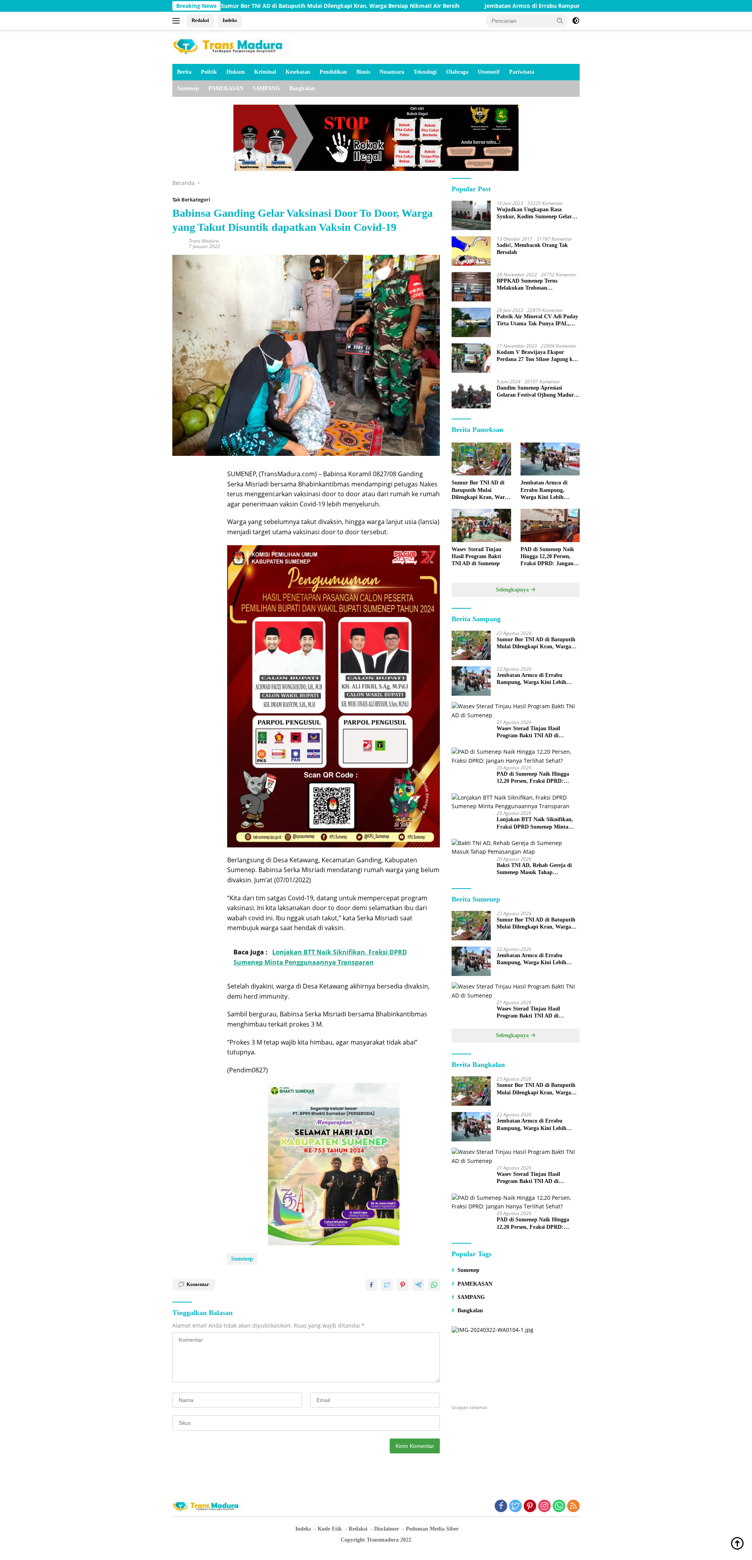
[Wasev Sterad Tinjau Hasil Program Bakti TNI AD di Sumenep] (481, 525)
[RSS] (573, 1506)
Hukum (235, 72)
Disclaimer (386, 1529)
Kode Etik (330, 1529)
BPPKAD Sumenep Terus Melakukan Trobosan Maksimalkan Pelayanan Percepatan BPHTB (527, 285)
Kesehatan (298, 72)
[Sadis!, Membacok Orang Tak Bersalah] (471, 251)
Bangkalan (302, 88)
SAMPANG (266, 88)
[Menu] (177, 20)
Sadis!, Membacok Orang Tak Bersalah (532, 248)
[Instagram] (544, 1506)
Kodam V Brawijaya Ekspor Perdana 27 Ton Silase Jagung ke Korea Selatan (536, 356)
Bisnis (363, 72)
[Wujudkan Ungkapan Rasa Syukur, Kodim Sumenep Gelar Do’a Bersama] (471, 215)
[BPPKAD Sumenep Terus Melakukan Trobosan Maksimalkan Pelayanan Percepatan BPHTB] (471, 286)
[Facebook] (501, 1506)
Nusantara (392, 72)
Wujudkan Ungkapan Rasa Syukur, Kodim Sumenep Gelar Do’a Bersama (534, 213)
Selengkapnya (513, 590)
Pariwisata (521, 72)
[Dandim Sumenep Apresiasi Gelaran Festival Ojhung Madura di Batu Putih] (471, 393)
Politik (209, 72)
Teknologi (425, 72)
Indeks (229, 20)
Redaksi (200, 20)
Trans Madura (204, 241)
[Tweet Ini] (387, 1285)
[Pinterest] (530, 1506)
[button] (560, 20)
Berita (184, 72)
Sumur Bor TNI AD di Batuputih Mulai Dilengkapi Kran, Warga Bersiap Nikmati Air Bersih (264, 5)
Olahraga (457, 72)
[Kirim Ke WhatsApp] (434, 1285)
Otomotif (489, 72)
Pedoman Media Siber (432, 1529)
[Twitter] (515, 1506)
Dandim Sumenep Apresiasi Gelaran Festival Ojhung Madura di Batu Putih (537, 392)
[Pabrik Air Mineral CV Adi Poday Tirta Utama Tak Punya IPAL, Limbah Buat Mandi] (471, 322)
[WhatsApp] (559, 1506)
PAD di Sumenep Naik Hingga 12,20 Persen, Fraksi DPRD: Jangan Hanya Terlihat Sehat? (547, 557)
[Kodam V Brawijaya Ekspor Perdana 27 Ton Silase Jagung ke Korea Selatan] (471, 358)
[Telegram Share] (418, 1285)
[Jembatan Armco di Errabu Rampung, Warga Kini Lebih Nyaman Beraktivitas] (550, 459)
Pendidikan (333, 72)
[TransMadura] (231, 46)
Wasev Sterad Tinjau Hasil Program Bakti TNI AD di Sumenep (476, 556)
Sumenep (188, 88)
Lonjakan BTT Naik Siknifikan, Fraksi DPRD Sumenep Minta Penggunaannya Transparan (535, 823)
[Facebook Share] (371, 1285)
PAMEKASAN (225, 88)
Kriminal (265, 72)
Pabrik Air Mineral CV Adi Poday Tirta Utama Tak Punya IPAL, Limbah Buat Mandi (537, 320)
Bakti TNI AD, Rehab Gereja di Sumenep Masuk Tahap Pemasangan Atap (534, 869)
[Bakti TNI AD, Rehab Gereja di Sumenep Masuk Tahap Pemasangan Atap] (516, 847)
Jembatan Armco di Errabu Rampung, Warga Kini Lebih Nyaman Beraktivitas (512, 5)
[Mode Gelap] (576, 20)
